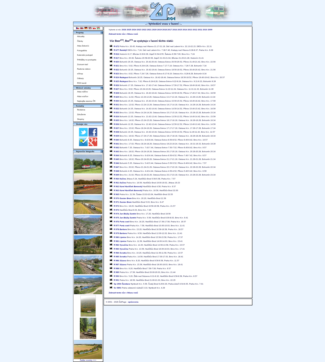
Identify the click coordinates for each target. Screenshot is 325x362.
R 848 (116, 171)
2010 (205, 30)
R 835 (116, 120)
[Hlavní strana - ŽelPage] (162, 19)
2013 (190, 30)
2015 (180, 30)
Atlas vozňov (82, 96)
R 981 (120, 241)
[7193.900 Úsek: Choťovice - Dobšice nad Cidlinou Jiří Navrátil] (88, 213)
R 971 (123, 202)
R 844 (116, 155)
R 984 (120, 253)
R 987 (120, 264)
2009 (210, 30)
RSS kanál (81, 83)
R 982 (121, 245)
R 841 (116, 144)
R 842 (116, 147)
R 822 (116, 70)
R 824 (121, 77)
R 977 (122, 226)
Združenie (81, 114)
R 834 (116, 116)
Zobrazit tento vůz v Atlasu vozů (123, 34)
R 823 (116, 74)
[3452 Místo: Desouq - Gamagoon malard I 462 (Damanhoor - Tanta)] (88, 273)
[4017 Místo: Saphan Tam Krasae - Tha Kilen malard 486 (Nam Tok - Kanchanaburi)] (88, 253)
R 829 (116, 97)
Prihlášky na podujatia (86, 60)
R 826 (116, 85)
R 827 (116, 89)
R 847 (116, 167)
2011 (200, 30)
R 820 (116, 62)
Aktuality (80, 36)
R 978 (120, 229)
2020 (154, 30)
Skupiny (80, 119)
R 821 (116, 66)
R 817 (116, 58)
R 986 (120, 261)
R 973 (116, 210)
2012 (195, 30)
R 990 (116, 276)
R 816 (116, 54)
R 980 (120, 237)
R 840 (116, 140)
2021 (149, 30)
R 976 (122, 222)
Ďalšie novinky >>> (88, 360)
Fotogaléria (82, 50)
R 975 (125, 218)
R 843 (116, 151)
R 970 (123, 198)
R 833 (116, 113)
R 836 (116, 124)
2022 (144, 30)
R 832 (116, 109)
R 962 (128, 186)
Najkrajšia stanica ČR (86, 101)
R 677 (120, 50)
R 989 (116, 272)
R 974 (125, 214)
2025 (129, 30)
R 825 (121, 81)
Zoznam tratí (82, 64)
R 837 (116, 128)
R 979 (120, 233)
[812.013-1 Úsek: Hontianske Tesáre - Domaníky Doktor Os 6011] (88, 315)
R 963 (128, 190)
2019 (159, 30)
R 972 (116, 206)
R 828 (116, 93)
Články (80, 41)
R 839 (116, 136)
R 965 (116, 194)
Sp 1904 (122, 284)
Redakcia (81, 110)
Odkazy (80, 78)
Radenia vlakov (83, 69)
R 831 (116, 105)
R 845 (116, 159)
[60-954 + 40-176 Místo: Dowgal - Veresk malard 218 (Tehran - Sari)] (88, 233)
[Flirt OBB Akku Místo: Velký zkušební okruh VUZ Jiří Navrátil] (88, 193)
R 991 (116, 280)
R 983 (121, 249)
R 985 (120, 257)
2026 (124, 30)
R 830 (116, 101)
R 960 (120, 179)
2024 (134, 30)
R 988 (116, 268)
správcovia (133, 302)
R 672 (116, 46)
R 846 (116, 163)
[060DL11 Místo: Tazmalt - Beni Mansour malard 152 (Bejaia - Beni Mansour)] (88, 293)
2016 (174, 30)
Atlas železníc (83, 46)
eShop (80, 74)
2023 (139, 30)
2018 (164, 30)
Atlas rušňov (82, 92)
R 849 (116, 175)
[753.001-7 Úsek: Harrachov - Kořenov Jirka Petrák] (88, 338)
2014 (185, 30)
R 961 (120, 183)
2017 (169, 30)
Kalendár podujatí (85, 55)
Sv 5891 (117, 288)
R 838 (116, 132)
